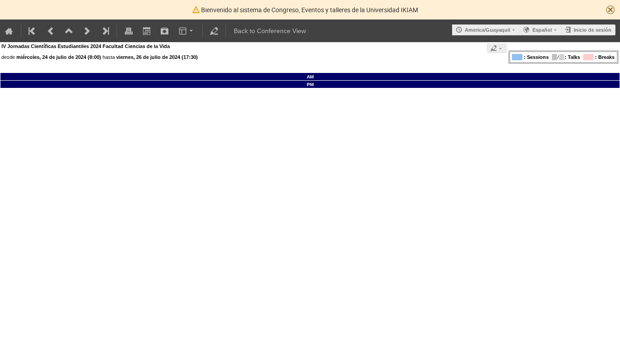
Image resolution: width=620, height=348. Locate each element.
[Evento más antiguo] (51, 30)
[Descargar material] (165, 30)
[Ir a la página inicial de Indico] (9, 30)
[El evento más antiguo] (33, 30)
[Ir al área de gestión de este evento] (214, 30)
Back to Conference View (270, 30)
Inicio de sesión (592, 30)
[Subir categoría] (69, 30)
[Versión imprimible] (128, 30)
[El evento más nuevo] (105, 30)
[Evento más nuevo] (87, 30)
